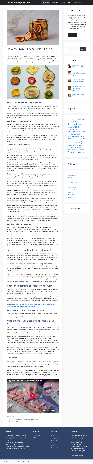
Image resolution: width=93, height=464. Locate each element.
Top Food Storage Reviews (18, 2)
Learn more (72, 34)
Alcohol (69, 119)
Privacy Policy (77, 2)
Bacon (73, 120)
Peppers (82, 141)
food (37, 126)
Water (83, 152)
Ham (69, 138)
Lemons (76, 138)
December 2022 (72, 180)
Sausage (75, 147)
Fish (83, 131)
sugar (39, 331)
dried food (26, 106)
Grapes (78, 134)
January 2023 (71, 177)
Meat (84, 139)
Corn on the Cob (73, 131)
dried (33, 370)
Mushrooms (72, 140)
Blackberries (70, 121)
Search (69, 46)
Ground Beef (79, 136)
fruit (34, 56)
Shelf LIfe (63, 2)
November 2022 (72, 182)
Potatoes (71, 145)
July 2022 (70, 192)
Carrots (80, 124)
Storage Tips (45, 2)
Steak (80, 148)
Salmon (70, 148)
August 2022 (71, 190)
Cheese (70, 127)
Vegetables (78, 152)
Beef (82, 119)
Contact (34, 438)
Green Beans (71, 136)
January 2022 (71, 197)
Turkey (71, 152)
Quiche (76, 145)
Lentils (80, 138)
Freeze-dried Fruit (12, 418)
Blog (38, 2)
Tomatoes (81, 149)
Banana (78, 119)
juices (34, 267)
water (39, 135)
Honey (73, 138)
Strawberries (71, 149)
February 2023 (72, 175)
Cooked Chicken (71, 129)
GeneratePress (32, 461)
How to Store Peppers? (14, 421)
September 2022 (72, 187)
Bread (74, 121)
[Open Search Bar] (84, 2)
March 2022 (71, 195)
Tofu (76, 149)
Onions (77, 141)
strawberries (45, 257)
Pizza (71, 143)
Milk (68, 141)
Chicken (76, 126)
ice (51, 139)
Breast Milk (72, 124)
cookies (23, 257)
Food (70, 134)
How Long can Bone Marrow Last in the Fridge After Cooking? (23, 419)
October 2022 (71, 185)
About (69, 2)
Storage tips (11, 416)
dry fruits (16, 60)
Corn (77, 129)
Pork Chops (79, 143)
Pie (68, 143)
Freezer (74, 134)
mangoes (53, 257)
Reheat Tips (55, 2)
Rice (80, 145)
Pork (74, 143)
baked (8, 265)
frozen (35, 114)
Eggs (80, 131)
